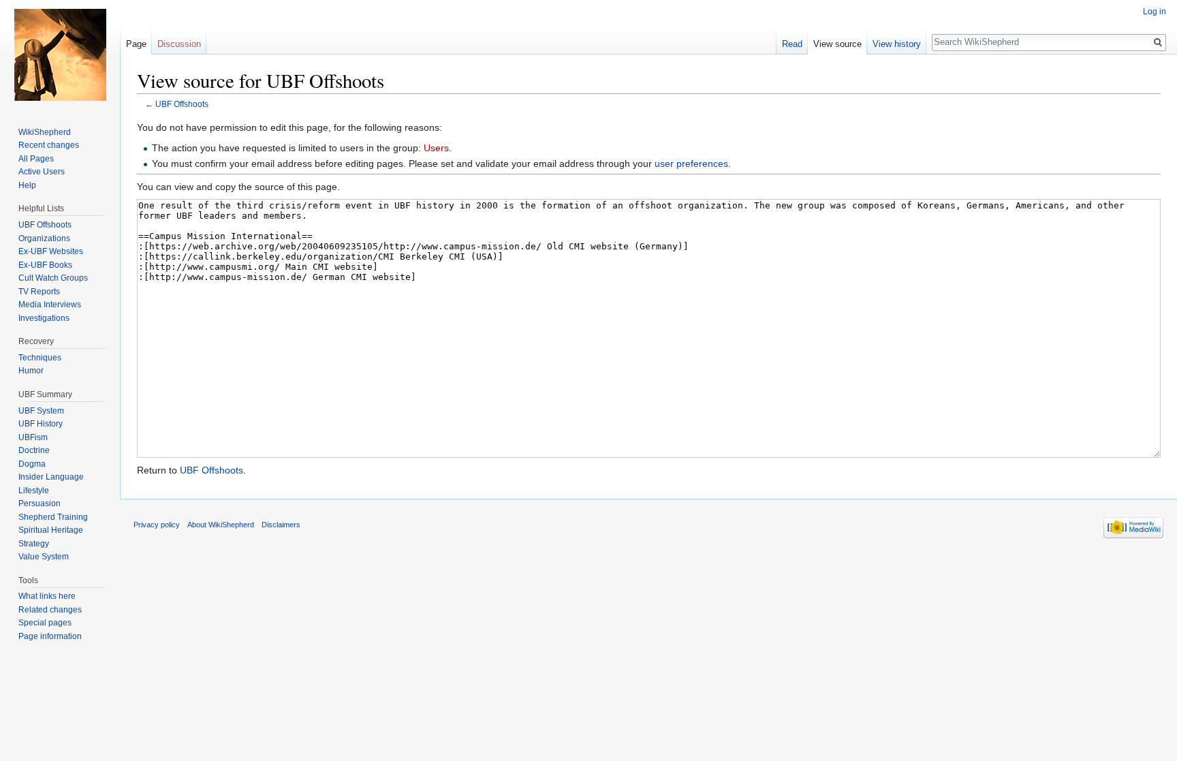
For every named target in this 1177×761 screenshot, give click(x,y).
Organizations (44, 238)
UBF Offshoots (181, 103)
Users (436, 147)
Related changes (50, 610)
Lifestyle (33, 490)
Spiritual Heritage (50, 530)
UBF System (41, 411)
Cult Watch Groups (53, 278)
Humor (31, 370)
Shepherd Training (53, 517)
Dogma (32, 464)
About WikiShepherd (220, 525)
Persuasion (39, 503)
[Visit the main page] (59, 54)
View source (837, 44)
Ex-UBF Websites (50, 251)
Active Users (41, 171)
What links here (47, 596)
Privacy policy (157, 525)
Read (792, 44)
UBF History (40, 424)
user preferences (691, 163)
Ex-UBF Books (45, 265)
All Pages (36, 159)
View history (897, 44)
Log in (1154, 11)
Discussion (179, 44)
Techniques (39, 357)
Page (136, 44)
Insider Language (51, 477)
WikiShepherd (44, 132)
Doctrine (34, 450)
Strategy (33, 543)
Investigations (43, 318)
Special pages (45, 622)
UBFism (33, 437)
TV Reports (39, 291)
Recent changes (48, 145)
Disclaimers (281, 525)
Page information (50, 636)
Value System (43, 556)
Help (27, 185)
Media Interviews (49, 304)
